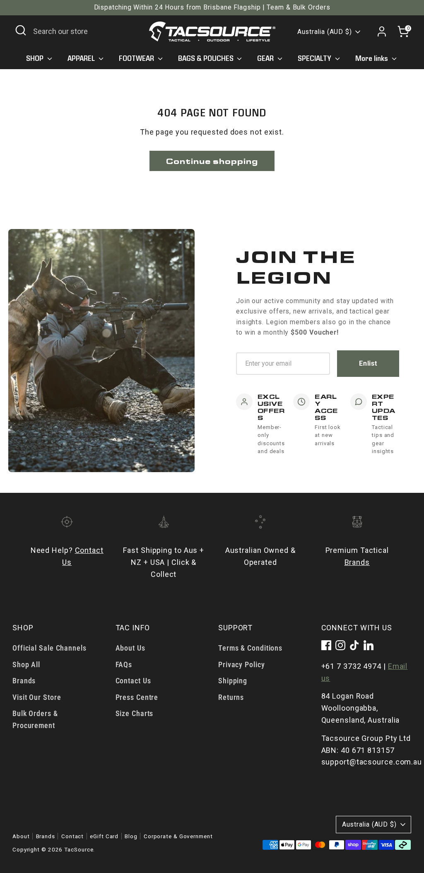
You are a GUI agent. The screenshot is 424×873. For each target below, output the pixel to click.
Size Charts (135, 713)
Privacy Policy (241, 664)
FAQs (124, 664)
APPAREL (81, 58)
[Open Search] (20, 30)
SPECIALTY (315, 58)
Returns (231, 697)
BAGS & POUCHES (206, 58)
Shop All (26, 664)
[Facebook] (326, 645)
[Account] (381, 31)
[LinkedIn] (368, 645)
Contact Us (133, 680)
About (21, 836)
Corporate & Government (178, 836)
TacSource (78, 849)
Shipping (232, 680)
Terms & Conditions (250, 648)
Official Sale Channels (49, 648)
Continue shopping (212, 161)
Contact (72, 836)
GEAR (266, 58)
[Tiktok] (354, 645)
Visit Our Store (36, 697)
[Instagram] (340, 645)
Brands (357, 562)
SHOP (35, 58)
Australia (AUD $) (324, 32)
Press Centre (137, 697)
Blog (131, 836)
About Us (130, 648)
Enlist (368, 363)
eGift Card (104, 836)
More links (372, 58)
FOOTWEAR (137, 58)
